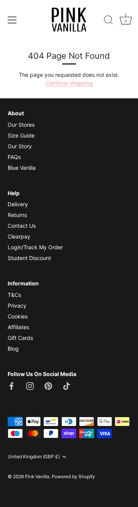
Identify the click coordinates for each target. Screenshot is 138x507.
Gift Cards (20, 338)
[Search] (108, 21)
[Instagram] (30, 385)
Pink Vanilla (37, 476)
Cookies (18, 316)
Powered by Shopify (73, 476)
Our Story (20, 146)
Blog (13, 348)
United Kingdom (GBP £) (34, 456)
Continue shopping (69, 83)
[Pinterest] (48, 385)
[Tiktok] (67, 385)
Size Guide (21, 135)
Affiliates (18, 327)
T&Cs (14, 295)
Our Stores (21, 124)
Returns (17, 215)
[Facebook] (11, 385)
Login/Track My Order (35, 247)
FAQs (14, 157)
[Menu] (12, 20)
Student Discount (29, 258)
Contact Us (22, 225)
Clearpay (19, 236)
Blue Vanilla (22, 167)
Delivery (18, 204)
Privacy (17, 305)
